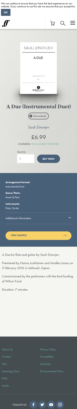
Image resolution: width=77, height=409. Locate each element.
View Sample (18, 235)
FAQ (4, 378)
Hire (4, 364)
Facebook (33, 405)
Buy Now (48, 159)
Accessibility (47, 357)
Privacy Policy (48, 349)
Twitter (42, 405)
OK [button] (6, 12)
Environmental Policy (52, 371)
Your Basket (52, 23)
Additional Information (18, 218)
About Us (7, 349)
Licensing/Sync (11, 371)
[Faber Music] (6, 23)
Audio (5, 386)
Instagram (60, 405)
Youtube (51, 405)
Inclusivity (45, 364)
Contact (6, 357)
